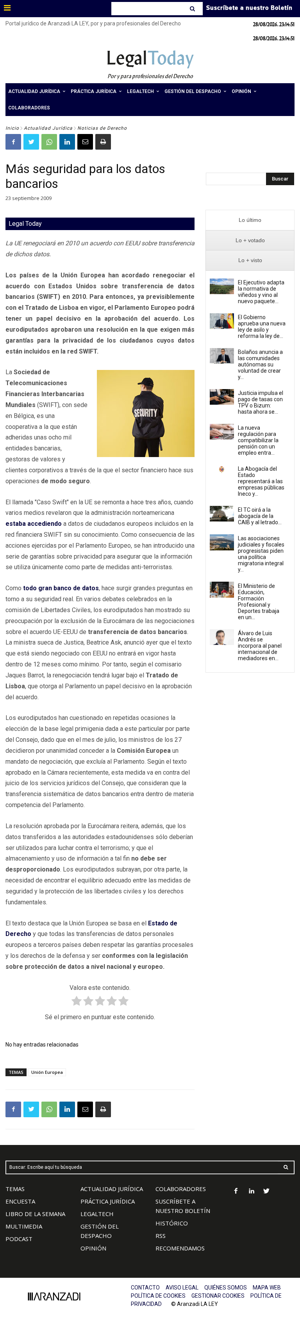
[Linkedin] (67, 142)
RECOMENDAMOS (180, 1248)
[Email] (85, 142)
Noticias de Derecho (102, 128)
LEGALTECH (97, 1214)
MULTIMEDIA (23, 1226)
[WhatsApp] (49, 142)
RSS (160, 1235)
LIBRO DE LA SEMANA (35, 1214)
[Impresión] (103, 142)
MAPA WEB (267, 1287)
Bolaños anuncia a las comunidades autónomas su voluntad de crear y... (260, 364)
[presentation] (250, 220)
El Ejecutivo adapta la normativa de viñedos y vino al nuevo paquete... (261, 291)
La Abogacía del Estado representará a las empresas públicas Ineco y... (261, 481)
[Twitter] (31, 142)
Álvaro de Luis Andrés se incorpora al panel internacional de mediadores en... (260, 645)
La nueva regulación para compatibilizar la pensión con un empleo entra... (258, 440)
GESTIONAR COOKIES (218, 1296)
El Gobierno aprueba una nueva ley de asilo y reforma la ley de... (262, 326)
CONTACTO (145, 1287)
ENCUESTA (20, 1201)
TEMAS (15, 1189)
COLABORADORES (180, 1189)
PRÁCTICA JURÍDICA (107, 1201)
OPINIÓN (93, 1248)
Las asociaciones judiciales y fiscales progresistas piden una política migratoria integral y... (261, 554)
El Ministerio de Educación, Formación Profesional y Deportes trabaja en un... (258, 601)
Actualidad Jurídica (48, 128)
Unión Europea (47, 1072)
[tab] (250, 220)
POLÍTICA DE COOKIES (158, 1296)
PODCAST (18, 1239)
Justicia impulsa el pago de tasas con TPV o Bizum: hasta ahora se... (260, 402)
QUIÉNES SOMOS (225, 1287)
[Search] (193, 8)
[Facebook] (13, 142)
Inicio (12, 128)
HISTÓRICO (171, 1223)
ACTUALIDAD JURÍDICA (111, 1189)
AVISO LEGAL (182, 1287)
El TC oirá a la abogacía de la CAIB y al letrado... (260, 516)
